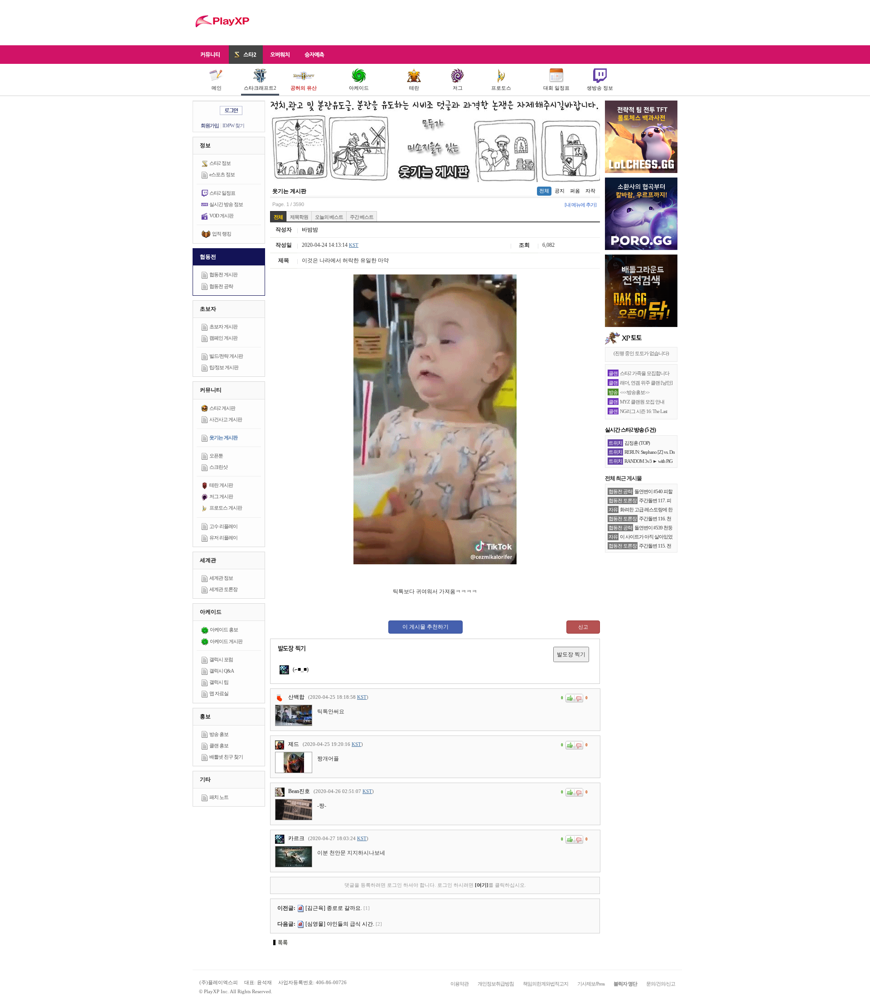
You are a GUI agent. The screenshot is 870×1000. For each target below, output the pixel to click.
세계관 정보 (221, 578)
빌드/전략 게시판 (226, 356)
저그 (458, 88)
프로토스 (501, 88)
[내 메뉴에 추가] (580, 204)
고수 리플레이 (223, 526)
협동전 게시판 (223, 274)
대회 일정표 (556, 88)
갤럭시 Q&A (221, 670)
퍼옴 (575, 190)
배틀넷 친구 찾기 (226, 757)
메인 (217, 88)
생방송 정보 (600, 88)
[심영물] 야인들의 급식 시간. (339, 924)
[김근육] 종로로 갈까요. (333, 908)
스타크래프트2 (260, 88)
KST (353, 245)
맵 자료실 (218, 693)
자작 (590, 190)
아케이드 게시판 (226, 641)
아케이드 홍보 (224, 629)
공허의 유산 (303, 88)
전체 (544, 190)
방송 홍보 (218, 734)
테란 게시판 (221, 485)
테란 (414, 88)
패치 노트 (218, 797)
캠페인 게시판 (223, 338)
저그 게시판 (221, 496)
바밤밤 (310, 229)
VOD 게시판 (221, 215)
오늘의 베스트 (329, 217)
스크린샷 (218, 467)
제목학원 (299, 217)
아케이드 (359, 88)
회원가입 (210, 125)
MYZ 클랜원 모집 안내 (642, 401)
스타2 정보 (220, 163)
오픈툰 (216, 455)
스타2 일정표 (222, 193)
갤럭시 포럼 (221, 659)
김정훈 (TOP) (637, 443)
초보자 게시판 (223, 326)
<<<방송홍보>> (634, 392)
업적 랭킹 (221, 233)
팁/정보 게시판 (223, 367)
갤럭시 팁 (218, 682)
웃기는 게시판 (223, 437)
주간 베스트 (361, 217)
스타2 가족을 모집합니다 (644, 373)
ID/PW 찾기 (233, 125)
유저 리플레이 (223, 537)
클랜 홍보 (218, 745)
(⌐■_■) (300, 669)
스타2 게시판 (222, 408)
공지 (560, 190)
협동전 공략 (221, 286)
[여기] (481, 885)
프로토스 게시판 (225, 507)
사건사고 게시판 (225, 419)
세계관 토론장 (223, 589)
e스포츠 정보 (222, 174)
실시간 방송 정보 (226, 204)
